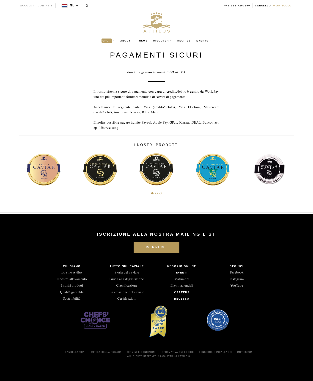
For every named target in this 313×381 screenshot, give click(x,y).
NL (72, 5)
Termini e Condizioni (141, 352)
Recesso (182, 298)
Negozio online (181, 266)
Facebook (237, 272)
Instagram (237, 278)
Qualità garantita (72, 292)
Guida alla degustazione (127, 278)
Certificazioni (126, 298)
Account (27, 5)
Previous (24, 167)
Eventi (182, 272)
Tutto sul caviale (127, 266)
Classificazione (126, 285)
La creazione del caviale (127, 292)
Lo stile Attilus (71, 272)
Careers (182, 292)
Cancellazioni (75, 352)
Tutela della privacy (106, 352)
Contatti (45, 5)
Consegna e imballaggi (215, 352)
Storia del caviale (127, 272)
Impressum (244, 352)
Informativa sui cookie (177, 352)
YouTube (236, 285)
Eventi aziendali (181, 285)
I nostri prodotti (72, 285)
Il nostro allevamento (72, 278)
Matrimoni (181, 278)
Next (289, 167)
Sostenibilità (71, 298)
